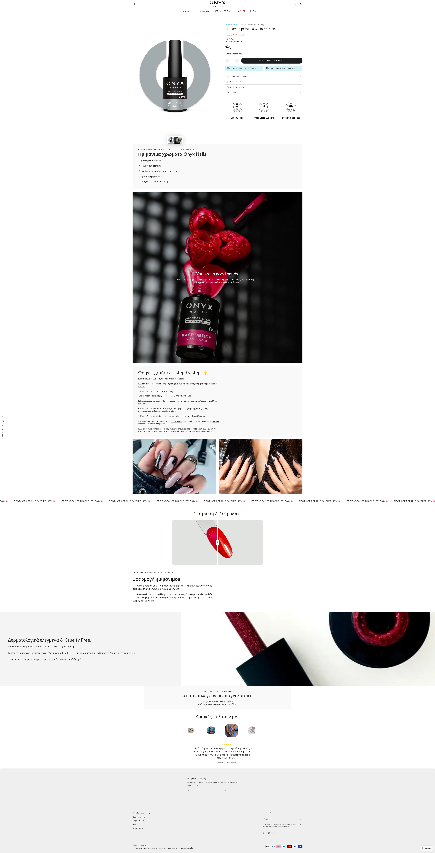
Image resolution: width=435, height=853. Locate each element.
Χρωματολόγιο (139, 810)
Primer (173, 396)
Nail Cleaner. (167, 424)
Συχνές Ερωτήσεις (141, 814)
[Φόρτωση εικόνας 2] (178, 140)
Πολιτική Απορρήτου (159, 842)
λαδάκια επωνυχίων (201, 429)
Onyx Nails (142, 839)
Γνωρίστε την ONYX (141, 807)
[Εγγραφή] (226, 784)
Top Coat (167, 416)
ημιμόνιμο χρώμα (185, 408)
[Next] (253, 730)
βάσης (166, 401)
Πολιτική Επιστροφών (142, 842)
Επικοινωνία (138, 821)
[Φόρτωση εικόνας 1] (171, 140)
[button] (134, 4)
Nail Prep (157, 391)
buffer (155, 379)
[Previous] (182, 730)
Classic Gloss (176, 421)
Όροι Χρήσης (172, 842)
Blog (134, 818)
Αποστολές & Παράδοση (187, 842)
